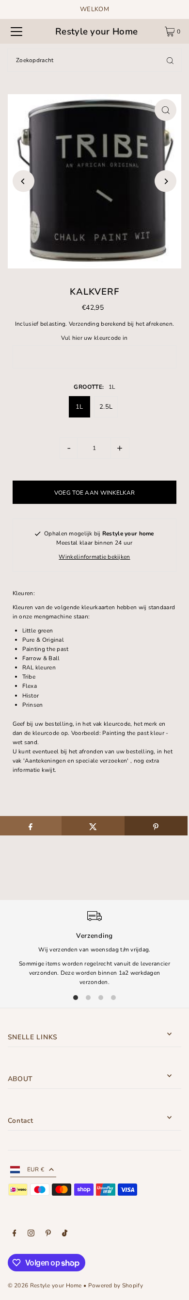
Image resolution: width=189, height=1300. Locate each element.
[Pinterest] (48, 1234)
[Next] (165, 181)
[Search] (170, 60)
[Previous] (23, 181)
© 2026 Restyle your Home (45, 1285)
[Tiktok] (64, 1234)
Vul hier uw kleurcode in (94, 338)
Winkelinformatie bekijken (94, 557)
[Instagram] (31, 1234)
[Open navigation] (16, 31)
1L (79, 406)
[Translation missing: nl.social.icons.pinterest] (156, 825)
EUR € (36, 1169)
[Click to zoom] (165, 110)
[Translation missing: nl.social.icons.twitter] (93, 825)
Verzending (84, 324)
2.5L (105, 406)
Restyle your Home (96, 31)
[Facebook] (14, 1234)
